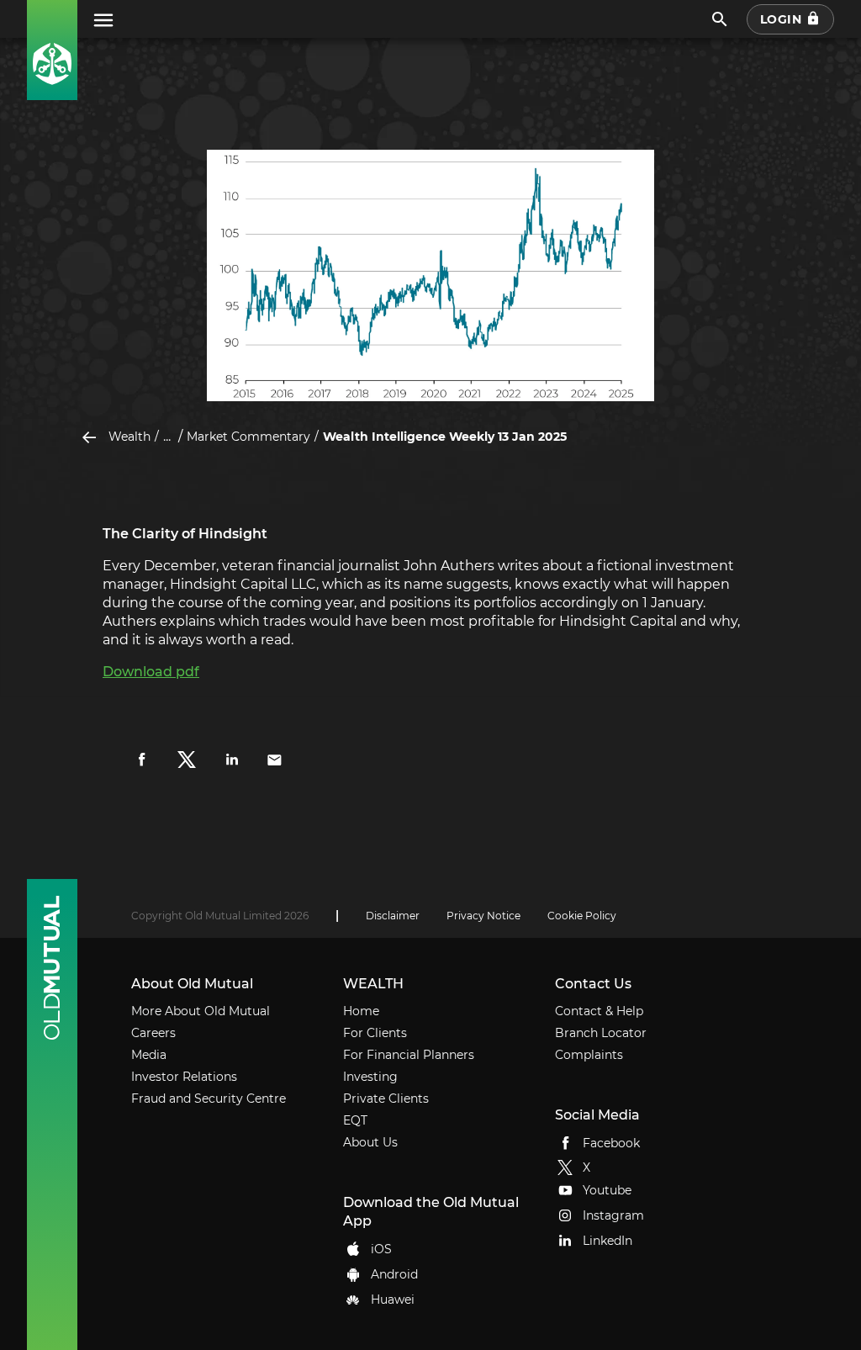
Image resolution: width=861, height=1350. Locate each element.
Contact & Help (599, 1011)
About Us (370, 1142)
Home (361, 1011)
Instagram (613, 1215)
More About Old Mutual (200, 1011)
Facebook (611, 1142)
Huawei (393, 1298)
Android (394, 1273)
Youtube (607, 1190)
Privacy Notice (483, 915)
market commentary (248, 436)
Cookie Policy (581, 915)
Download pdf (151, 672)
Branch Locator (601, 1032)
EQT (355, 1120)
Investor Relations (184, 1076)
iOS (381, 1248)
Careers (153, 1032)
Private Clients (386, 1098)
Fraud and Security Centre (208, 1098)
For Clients (375, 1032)
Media (148, 1054)
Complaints (589, 1054)
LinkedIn (607, 1240)
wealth (129, 436)
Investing (370, 1076)
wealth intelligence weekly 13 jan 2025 (445, 436)
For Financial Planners (408, 1054)
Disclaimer (393, 915)
